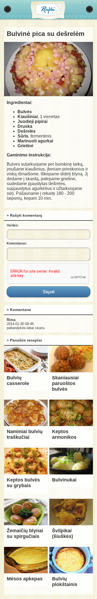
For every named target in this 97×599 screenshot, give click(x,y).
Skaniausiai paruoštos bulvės (65, 383)
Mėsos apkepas (25, 578)
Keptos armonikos (64, 434)
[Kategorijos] (7, 9)
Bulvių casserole (18, 380)
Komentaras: (17, 243)
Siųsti (48, 292)
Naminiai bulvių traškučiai (25, 434)
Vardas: (13, 225)
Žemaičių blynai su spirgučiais (25, 533)
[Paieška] (89, 9)
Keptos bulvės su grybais (23, 482)
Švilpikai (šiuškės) (62, 533)
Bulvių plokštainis (64, 581)
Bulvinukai (64, 480)
